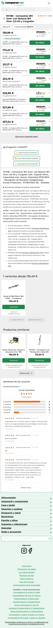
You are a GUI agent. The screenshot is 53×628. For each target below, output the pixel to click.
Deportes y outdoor (12, 509)
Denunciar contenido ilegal (26, 136)
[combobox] (28, 9)
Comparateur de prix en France (27, 595)
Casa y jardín (8, 505)
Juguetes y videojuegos (14, 524)
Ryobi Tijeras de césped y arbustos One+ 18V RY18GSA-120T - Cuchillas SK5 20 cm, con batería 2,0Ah (13, 351)
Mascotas (6, 528)
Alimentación (8, 497)
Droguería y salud (11, 513)
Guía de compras (26, 582)
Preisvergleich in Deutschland (26, 602)
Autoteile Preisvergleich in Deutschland (26, 608)
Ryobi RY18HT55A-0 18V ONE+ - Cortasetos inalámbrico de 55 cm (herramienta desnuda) (13, 297)
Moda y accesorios (11, 532)
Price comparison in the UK (26, 605)
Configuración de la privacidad (26, 585)
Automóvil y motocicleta (14, 501)
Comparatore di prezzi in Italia (26, 592)
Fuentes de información (11, 386)
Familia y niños (9, 520)
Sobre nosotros (26, 579)
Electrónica (7, 516)
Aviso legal (26, 566)
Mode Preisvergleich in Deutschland (26, 611)
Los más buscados (27, 572)
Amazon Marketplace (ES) (32, 253)
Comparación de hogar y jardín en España (26, 618)
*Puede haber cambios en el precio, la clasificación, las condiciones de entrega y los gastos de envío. (26, 623)
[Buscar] (3, 9)
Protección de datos (27, 569)
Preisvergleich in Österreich (26, 599)
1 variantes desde (23, 27)
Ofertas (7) (6, 27)
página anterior (18, 320)
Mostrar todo (26, 488)
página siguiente (34, 320)
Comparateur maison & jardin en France (26, 615)
